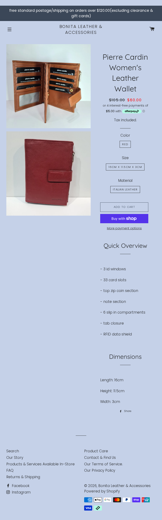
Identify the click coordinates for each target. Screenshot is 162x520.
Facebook (20, 485)
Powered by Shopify (102, 491)
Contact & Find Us (100, 457)
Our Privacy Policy (99, 470)
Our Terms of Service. (103, 464)
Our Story (14, 457)
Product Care (96, 451)
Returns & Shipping (23, 476)
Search (12, 451)
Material (125, 180)
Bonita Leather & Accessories (81, 29)
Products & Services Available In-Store (40, 464)
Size (125, 157)
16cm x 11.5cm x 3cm (125, 167)
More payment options (124, 228)
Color (125, 135)
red (125, 144)
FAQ (10, 470)
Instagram (21, 492)
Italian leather (125, 189)
